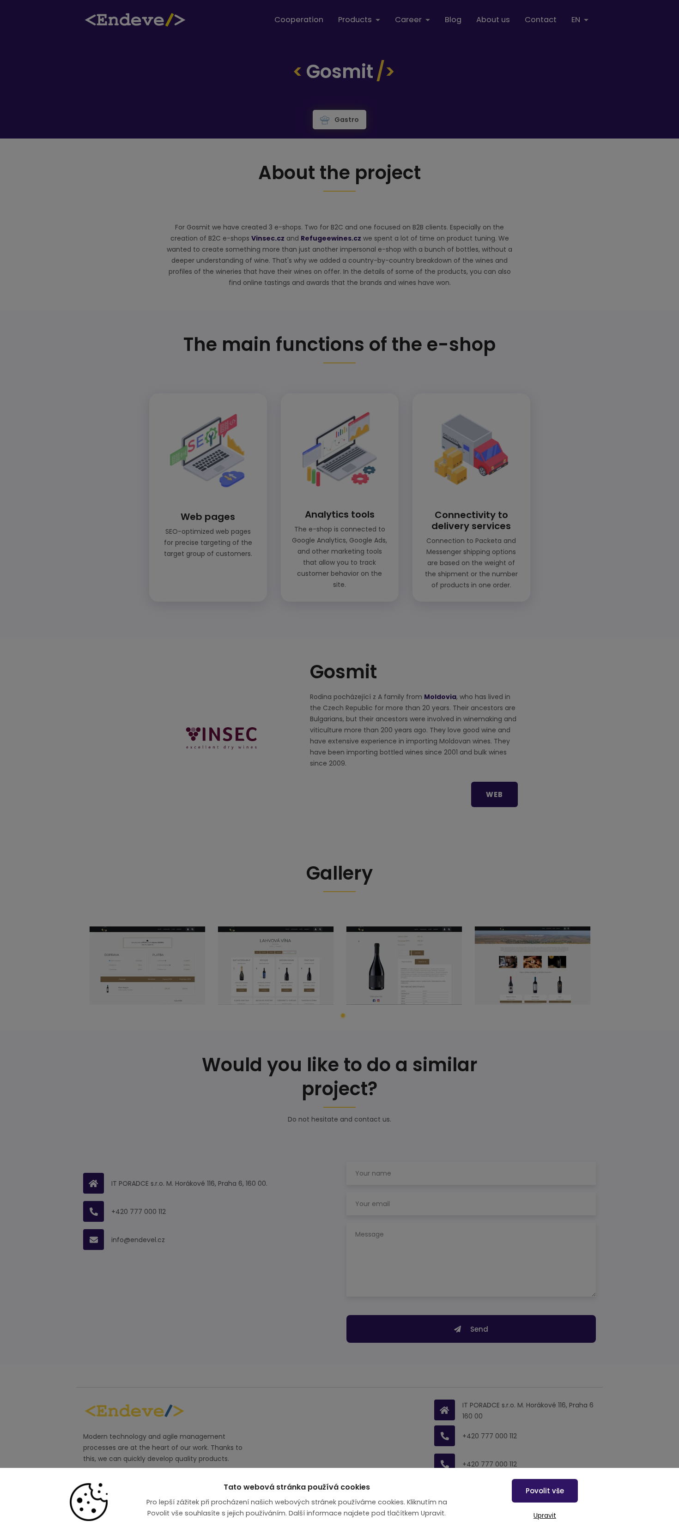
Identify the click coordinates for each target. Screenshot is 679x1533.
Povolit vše (545, 1491)
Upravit (545, 1515)
